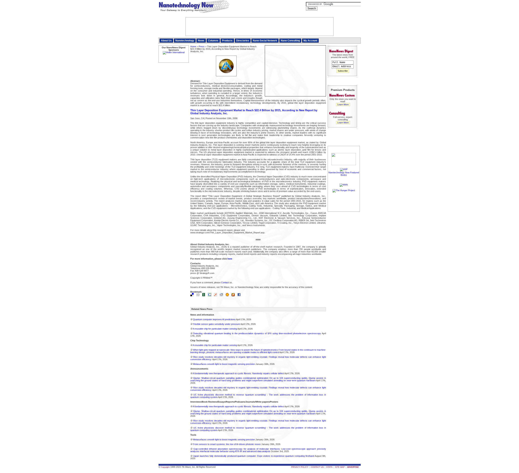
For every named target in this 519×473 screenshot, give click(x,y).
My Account (310, 40)
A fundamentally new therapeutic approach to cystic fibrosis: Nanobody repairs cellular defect (238, 373)
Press (202, 46)
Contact (225, 282)
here (229, 259)
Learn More (343, 104)
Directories (242, 40)
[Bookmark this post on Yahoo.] (216, 295)
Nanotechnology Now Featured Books (343, 173)
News (201, 40)
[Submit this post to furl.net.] (234, 295)
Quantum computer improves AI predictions (214, 319)
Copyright (165, 467)
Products (227, 40)
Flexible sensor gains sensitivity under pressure (216, 324)
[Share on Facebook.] (240, 295)
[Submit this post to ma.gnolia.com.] (228, 295)
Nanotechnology (184, 40)
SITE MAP (340, 467)
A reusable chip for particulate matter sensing (215, 329)
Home (193, 46)
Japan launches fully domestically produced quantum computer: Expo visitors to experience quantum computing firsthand (253, 456)
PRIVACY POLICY (299, 467)
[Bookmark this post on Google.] (210, 295)
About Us (166, 40)
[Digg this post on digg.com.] (199, 295)
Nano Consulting (290, 40)
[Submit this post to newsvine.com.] (204, 295)
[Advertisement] (344, 273)
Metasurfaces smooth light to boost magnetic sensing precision (224, 364)
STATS (329, 467)
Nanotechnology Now (194, 7)
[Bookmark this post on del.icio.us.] (193, 295)
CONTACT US (317, 467)
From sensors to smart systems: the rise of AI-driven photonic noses (227, 444)
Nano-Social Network (265, 40)
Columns (213, 40)
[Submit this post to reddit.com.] (222, 295)
